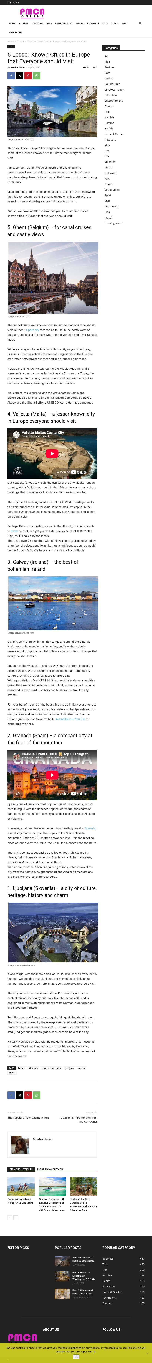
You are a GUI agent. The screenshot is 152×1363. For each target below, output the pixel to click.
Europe (21, 1068)
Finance (109, 106)
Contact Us (15, 32)
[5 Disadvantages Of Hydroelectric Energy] (62, 1261)
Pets (107, 178)
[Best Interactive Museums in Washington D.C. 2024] (62, 1276)
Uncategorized (114, 223)
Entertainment (63, 23)
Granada (90, 828)
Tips (124, 23)
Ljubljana (69, 1068)
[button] (140, 23)
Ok (76, 1356)
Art (106, 56)
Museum (110, 162)
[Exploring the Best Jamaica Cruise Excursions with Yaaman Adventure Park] (83, 1186)
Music (108, 167)
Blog (107, 61)
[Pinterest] (28, 75)
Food (107, 112)
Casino (109, 78)
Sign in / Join (13, 2)
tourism (81, 1068)
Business (23, 23)
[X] (19, 75)
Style (105, 23)
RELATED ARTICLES (21, 1169)
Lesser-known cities (51, 1068)
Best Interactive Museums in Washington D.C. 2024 (83, 1276)
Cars (107, 73)
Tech (49, 23)
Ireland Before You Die (70, 719)
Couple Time (112, 84)
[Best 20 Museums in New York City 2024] (62, 1294)
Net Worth (93, 23)
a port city (32, 330)
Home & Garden (114, 134)
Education (38, 23)
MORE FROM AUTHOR (50, 1169)
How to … (110, 139)
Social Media (112, 189)
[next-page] (15, 1217)
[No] (147, 1353)
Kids (107, 145)
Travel (115, 23)
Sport (108, 195)
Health (79, 23)
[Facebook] (11, 75)
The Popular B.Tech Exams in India (28, 1117)
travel (14, 531)
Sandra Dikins (18, 67)
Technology (112, 206)
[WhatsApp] (36, 75)
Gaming (109, 123)
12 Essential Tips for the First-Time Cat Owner (78, 1119)
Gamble (109, 117)
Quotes (109, 184)
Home (12, 23)
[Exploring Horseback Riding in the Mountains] (21, 1186)
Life (107, 156)
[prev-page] (9, 1217)
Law (107, 150)
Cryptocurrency (114, 89)
